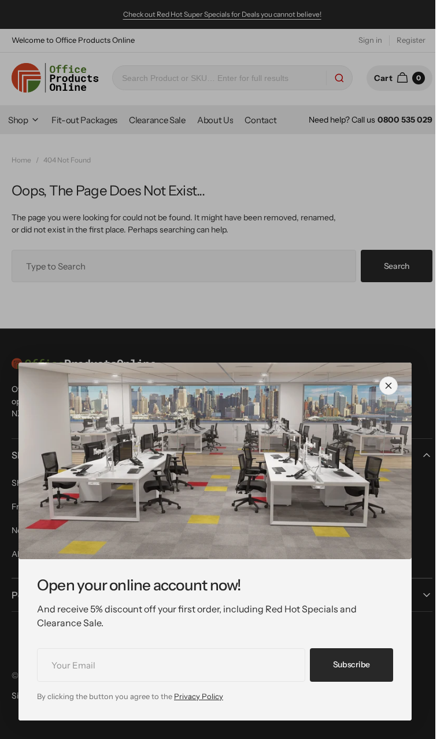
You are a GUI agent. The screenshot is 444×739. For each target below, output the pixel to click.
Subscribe (351, 664)
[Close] (388, 385)
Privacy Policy (198, 696)
